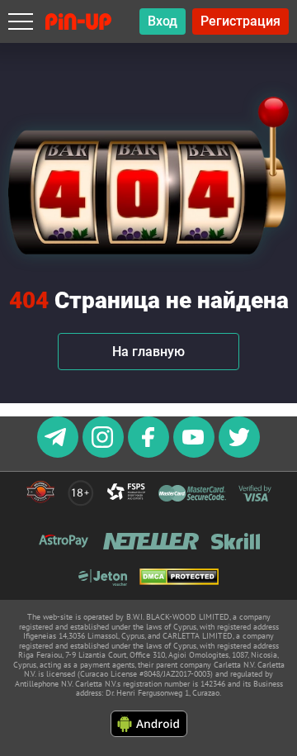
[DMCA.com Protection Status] (179, 577)
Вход (162, 21)
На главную (148, 351)
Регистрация (240, 21)
